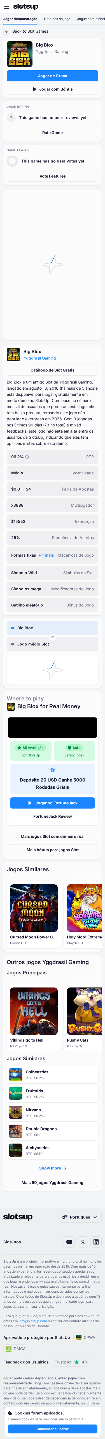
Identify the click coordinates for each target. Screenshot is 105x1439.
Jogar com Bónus (56, 89)
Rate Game (52, 132)
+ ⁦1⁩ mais (46, 555)
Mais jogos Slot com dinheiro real (53, 836)
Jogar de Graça (52, 75)
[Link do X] (82, 1242)
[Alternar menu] (7, 7)
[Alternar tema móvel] (95, 6)
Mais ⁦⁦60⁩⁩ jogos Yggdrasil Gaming (52, 1182)
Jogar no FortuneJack (57, 802)
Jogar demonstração (20, 19)
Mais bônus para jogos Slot (53, 849)
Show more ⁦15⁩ (52, 1168)
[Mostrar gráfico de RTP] (27, 457)
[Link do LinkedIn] (96, 1242)
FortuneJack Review (52, 816)
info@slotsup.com (33, 1321)
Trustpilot (71, 1362)
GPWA (89, 1337)
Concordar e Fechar (52, 1429)
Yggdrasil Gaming (40, 358)
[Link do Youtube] (69, 1242)
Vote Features (52, 176)
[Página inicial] (25, 7)
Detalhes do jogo (57, 19)
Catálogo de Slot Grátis (52, 370)
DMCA (20, 1348)
